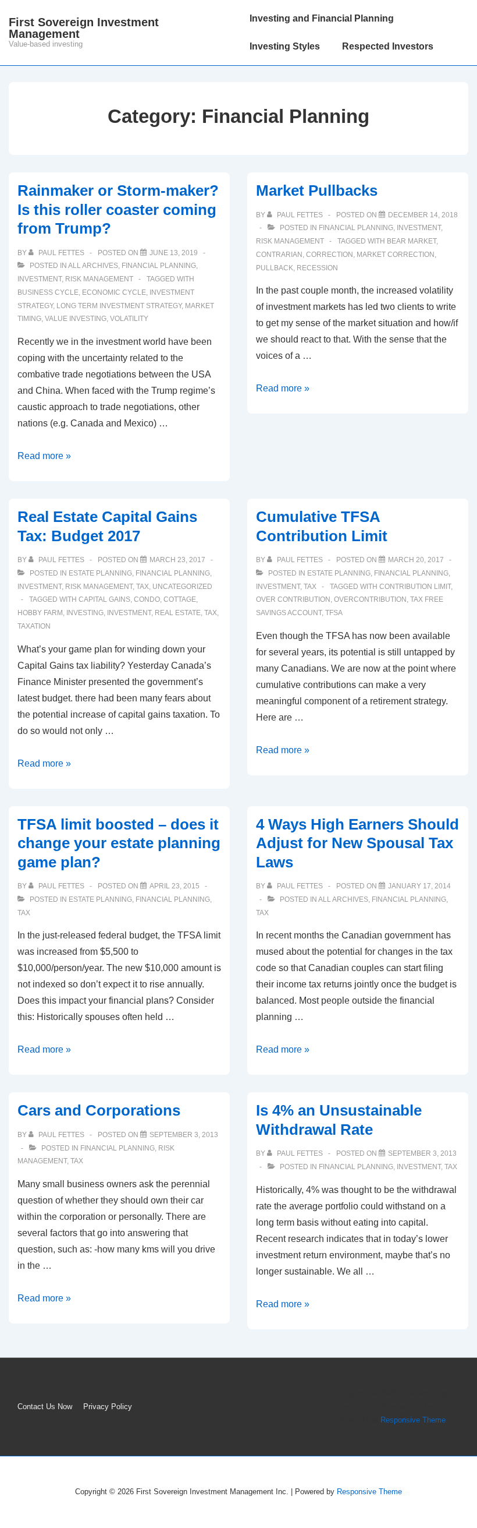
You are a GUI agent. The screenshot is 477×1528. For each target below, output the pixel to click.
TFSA (334, 613)
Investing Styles (285, 46)
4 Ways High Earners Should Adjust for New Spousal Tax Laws (357, 843)
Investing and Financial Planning (322, 18)
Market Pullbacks (317, 190)
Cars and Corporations (98, 1110)
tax (210, 613)
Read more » (44, 456)
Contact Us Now (44, 1406)
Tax (142, 587)
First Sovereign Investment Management (84, 28)
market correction (396, 254)
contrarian (279, 254)
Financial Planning (159, 266)
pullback (274, 268)
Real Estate (178, 613)
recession (317, 268)
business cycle (48, 292)
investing (85, 613)
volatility (129, 319)
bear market (411, 241)
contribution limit (415, 587)
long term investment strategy (118, 306)
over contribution (293, 599)
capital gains (104, 599)
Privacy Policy (107, 1406)
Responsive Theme (413, 1420)
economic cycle (114, 292)
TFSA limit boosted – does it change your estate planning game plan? (118, 843)
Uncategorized (182, 587)
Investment (39, 279)
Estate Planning (100, 573)
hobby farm (40, 613)
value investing (75, 319)
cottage (179, 599)
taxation (34, 626)
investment (129, 613)
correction (329, 254)
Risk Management (99, 279)
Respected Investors (387, 46)
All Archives (93, 266)
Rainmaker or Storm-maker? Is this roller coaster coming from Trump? (118, 209)
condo (147, 599)
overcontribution (370, 599)
